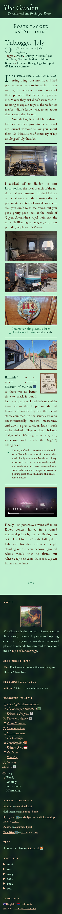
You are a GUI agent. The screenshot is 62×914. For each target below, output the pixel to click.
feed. (33, 848)
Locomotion (13, 188)
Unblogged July (24, 42)
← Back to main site (19, 908)
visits (20, 56)
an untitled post (23, 806)
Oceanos (19, 667)
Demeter (29, 667)
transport (48, 63)
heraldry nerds (44, 332)
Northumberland (28, 59)
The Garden (20, 8)
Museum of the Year (18, 386)
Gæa (6, 667)
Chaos (16, 672)
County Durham (34, 56)
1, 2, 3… (26, 688)
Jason (23, 672)
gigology (37, 63)
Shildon (44, 59)
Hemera (8, 672)
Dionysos (50, 667)
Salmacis (39, 667)
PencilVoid (9, 832)
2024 (10, 874)
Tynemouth (24, 63)
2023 (10, 878)
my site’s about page (24, 650)
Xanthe (7, 806)
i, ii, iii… (44, 688)
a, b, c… (35, 688)
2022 (10, 883)
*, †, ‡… (17, 688)
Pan (12, 667)
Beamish (10, 63)
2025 (10, 869)
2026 (10, 864)
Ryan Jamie (9, 817)
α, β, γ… (8, 688)
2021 (9, 888)
